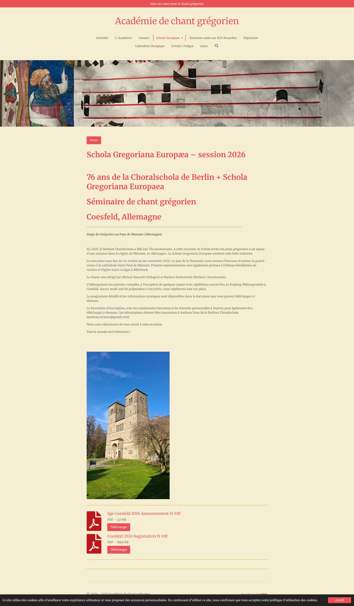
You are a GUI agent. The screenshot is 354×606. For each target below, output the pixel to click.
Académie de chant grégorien (177, 21)
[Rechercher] (216, 45)
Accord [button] (339, 600)
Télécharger (118, 527)
